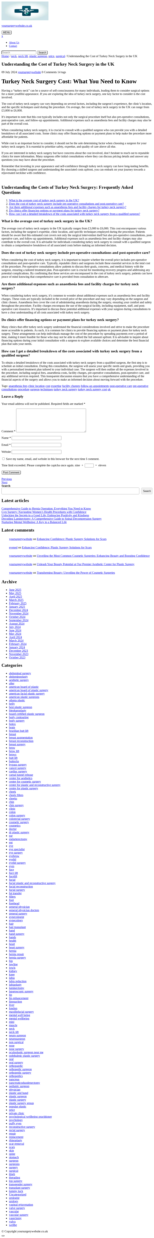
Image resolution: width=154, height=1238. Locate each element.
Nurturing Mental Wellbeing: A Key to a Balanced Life (34, 522)
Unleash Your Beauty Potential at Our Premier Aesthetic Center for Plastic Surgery (85, 564)
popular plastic (17, 1106)
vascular (14, 1211)
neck (14, 56)
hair (11, 923)
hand (12, 930)
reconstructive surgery (22, 1126)
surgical (60, 56)
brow (12, 747)
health (12, 940)
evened (13, 547)
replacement (16, 1137)
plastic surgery (17, 1099)
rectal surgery (17, 1130)
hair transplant (17, 927)
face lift (13, 873)
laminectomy (16, 988)
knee (12, 974)
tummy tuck (16, 1191)
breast (12, 734)
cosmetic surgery (19, 822)
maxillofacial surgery (21, 1011)
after (11, 683)
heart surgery (16, 947)
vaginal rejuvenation (21, 1204)
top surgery (15, 1181)
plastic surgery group (21, 1103)
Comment (8, 431)
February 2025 (17, 603)
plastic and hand (18, 1093)
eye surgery (16, 852)
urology (13, 1201)
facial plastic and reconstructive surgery (32, 883)
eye (11, 845)
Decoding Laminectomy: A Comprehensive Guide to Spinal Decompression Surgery (52, 518)
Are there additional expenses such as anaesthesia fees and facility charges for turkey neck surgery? (67, 207)
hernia (12, 950)
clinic (12, 808)
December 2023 (18, 650)
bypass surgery (18, 764)
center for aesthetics (20, 778)
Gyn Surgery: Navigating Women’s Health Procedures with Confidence (44, 512)
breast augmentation (21, 737)
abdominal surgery (20, 673)
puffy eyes (15, 1123)
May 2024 (15, 633)
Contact (13, 46)
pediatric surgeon (19, 1086)
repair (12, 1133)
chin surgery (16, 805)
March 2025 (16, 600)
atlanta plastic (17, 700)
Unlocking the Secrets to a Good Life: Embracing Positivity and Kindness (45, 515)
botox (12, 724)
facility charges (71, 386)
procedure (23, 389)
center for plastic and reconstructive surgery (34, 785)
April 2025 (15, 596)
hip (11, 961)
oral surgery (16, 1062)
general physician (19, 906)
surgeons (14, 1164)
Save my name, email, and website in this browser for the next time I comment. (52, 458)
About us (14, 42)
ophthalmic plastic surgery (24, 1055)
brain (12, 727)
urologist (14, 1197)
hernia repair (16, 954)
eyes (11, 866)
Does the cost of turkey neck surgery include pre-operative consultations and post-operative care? (66, 203)
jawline (13, 964)
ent (11, 842)
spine (12, 1153)
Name (6, 437)
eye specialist (17, 849)
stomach (14, 1157)
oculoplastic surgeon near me (26, 1052)
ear (11, 835)
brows (12, 754)
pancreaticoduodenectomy (24, 1082)
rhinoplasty (15, 1140)
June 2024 (15, 630)
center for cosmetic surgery (25, 781)
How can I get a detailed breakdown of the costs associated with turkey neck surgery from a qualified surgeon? (74, 213)
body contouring (19, 717)
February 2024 (17, 644)
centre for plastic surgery (23, 788)
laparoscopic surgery (21, 991)
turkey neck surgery (65, 389)
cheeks (13, 798)
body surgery (17, 720)
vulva (12, 1221)
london (13, 1008)
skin (11, 1150)
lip (10, 994)
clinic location (36, 386)
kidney (13, 971)
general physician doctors (24, 910)
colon (12, 812)
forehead (14, 903)
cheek (12, 791)
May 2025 (15, 593)
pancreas (14, 1079)
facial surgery (17, 889)
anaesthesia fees (18, 386)
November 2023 (18, 654)
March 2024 (16, 640)
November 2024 (18, 613)
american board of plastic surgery (28, 690)
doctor (13, 829)
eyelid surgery (17, 862)
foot (11, 900)
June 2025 (15, 589)
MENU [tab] (6, 32)
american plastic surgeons (24, 697)
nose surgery (16, 1049)
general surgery (18, 913)
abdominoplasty (18, 676)
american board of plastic (24, 686)
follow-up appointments (95, 386)
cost (47, 386)
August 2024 (16, 623)
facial (12, 879)
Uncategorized (17, 1194)
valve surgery (17, 1208)
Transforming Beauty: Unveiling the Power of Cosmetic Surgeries (76, 572)
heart (12, 944)
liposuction (15, 1001)
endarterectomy (18, 839)
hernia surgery (17, 957)
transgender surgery (20, 1184)
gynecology (16, 920)
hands (12, 937)
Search (42, 52)
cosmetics (14, 825)
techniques (46, 389)
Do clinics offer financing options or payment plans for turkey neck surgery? (54, 210)
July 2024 (15, 627)
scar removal (16, 1143)
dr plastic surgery (19, 832)
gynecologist (16, 917)
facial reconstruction (21, 886)
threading (14, 1177)
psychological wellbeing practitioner (30, 1116)
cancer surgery (17, 768)
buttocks (14, 761)
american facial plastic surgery (27, 693)
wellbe (13, 1225)
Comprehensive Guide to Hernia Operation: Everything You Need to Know (46, 508)
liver (11, 1005)
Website (6, 451)
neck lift (23, 56)
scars (12, 1147)
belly (12, 703)
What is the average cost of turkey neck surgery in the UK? (44, 200)
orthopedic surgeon (20, 1069)
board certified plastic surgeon (27, 713)
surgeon (35, 389)
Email (6, 444)
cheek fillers (16, 795)
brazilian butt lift (18, 730)
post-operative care (121, 386)
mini (11, 1021)
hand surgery (16, 933)
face (11, 869)
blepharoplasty (17, 710)
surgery (13, 1167)
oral (11, 1059)
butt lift (13, 757)
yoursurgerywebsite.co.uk (17, 25)
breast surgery (17, 744)
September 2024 (18, 620)
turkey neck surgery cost (92, 389)
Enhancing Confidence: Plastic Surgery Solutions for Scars (71, 539)
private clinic (16, 1113)
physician (14, 1089)
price (51, 56)
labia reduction (17, 981)
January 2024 (17, 647)
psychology (16, 1120)
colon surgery (17, 815)
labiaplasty (15, 984)
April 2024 (15, 637)
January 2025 (17, 606)
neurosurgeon (17, 1038)
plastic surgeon (38, 56)
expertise (56, 386)
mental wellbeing (19, 1018)
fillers (12, 896)
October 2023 (17, 657)
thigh (12, 1174)
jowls (12, 967)
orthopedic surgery (20, 1072)
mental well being (19, 1015)
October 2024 (17, 616)
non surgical (16, 1042)
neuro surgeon (17, 1035)
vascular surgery (18, 1214)
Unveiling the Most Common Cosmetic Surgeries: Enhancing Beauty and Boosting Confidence (93, 555)
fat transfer (15, 893)
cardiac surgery (18, 771)
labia (12, 977)
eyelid (12, 859)
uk (109, 389)
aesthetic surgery (19, 680)
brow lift (14, 751)
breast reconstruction (21, 741)
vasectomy (15, 1218)
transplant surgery (19, 1187)
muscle (13, 1025)
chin (11, 801)
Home (5, 56)
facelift (13, 876)
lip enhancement (18, 998)
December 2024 (18, 610)
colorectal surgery (19, 818)
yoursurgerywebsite (29, 72)
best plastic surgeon (20, 707)
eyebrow (14, 856)
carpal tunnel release (21, 774)
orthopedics (16, 1076)
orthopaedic (16, 1065)
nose (11, 1045)
